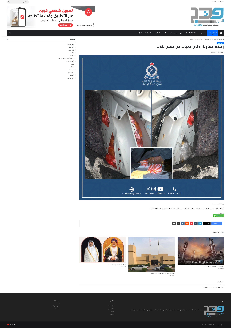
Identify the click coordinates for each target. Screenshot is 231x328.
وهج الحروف (70, 78)
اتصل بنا (139, 33)
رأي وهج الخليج (70, 61)
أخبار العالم (173, 33)
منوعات (157, 33)
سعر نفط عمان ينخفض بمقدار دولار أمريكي (213, 266)
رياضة (165, 33)
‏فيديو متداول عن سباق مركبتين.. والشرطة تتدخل (162, 273)
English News (70, 44)
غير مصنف (71, 70)
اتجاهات (72, 53)
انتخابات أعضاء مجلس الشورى (188, 33)
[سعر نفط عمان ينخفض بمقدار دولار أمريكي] (200, 251)
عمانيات (202, 33)
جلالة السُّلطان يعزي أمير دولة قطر (117, 264)
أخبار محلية (212, 33)
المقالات (147, 33)
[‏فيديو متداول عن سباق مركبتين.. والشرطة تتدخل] (151, 254)
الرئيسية (220, 39)
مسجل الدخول (213, 287)
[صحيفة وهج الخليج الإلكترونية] (207, 17)
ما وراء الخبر (71, 72)
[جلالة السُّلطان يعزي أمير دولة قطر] (102, 250)
